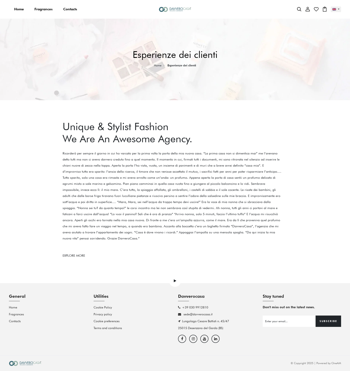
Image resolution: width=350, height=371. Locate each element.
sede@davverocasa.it (197, 314)
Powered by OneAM (328, 363)
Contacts (70, 9)
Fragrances (43, 9)
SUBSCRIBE (328, 321)
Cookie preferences (107, 321)
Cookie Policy (103, 307)
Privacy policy (103, 314)
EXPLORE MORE (74, 255)
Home (19, 9)
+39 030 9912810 (195, 307)
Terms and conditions (108, 328)
